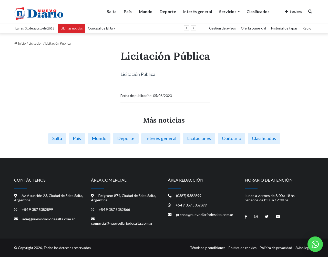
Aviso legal (303, 248)
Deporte (168, 11)
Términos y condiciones (207, 248)
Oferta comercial (253, 28)
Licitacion (36, 43)
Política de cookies (243, 248)
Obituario (231, 138)
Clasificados (258, 11)
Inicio (21, 43)
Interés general (197, 11)
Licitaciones (199, 138)
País (128, 11)
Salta (112, 11)
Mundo (145, 11)
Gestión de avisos (222, 28)
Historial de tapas (284, 28)
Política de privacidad (276, 248)
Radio (307, 28)
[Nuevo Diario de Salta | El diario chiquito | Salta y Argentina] (38, 13)
